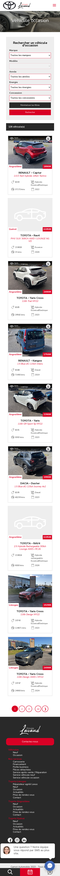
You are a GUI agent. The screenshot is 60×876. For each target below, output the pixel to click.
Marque (13, 50)
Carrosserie (19, 761)
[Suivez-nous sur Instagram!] (17, 840)
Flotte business (20, 766)
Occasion (17, 755)
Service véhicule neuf (24, 774)
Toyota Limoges (17, 781)
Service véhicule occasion (26, 777)
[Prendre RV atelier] (30, 872)
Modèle (13, 61)
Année (12, 72)
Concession (15, 93)
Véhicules (13, 749)
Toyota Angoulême (18, 801)
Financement (19, 764)
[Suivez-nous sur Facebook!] (10, 840)
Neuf (15, 752)
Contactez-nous (30, 741)
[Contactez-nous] (50, 872)
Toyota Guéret (16, 818)
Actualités (18, 792)
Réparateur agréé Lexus (25, 784)
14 (38, 709)
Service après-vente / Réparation (30, 772)
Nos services (15, 758)
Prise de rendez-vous (23, 794)
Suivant (45, 709)
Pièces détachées (22, 769)
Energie (13, 82)
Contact (17, 797)
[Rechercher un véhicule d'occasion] (10, 872)
